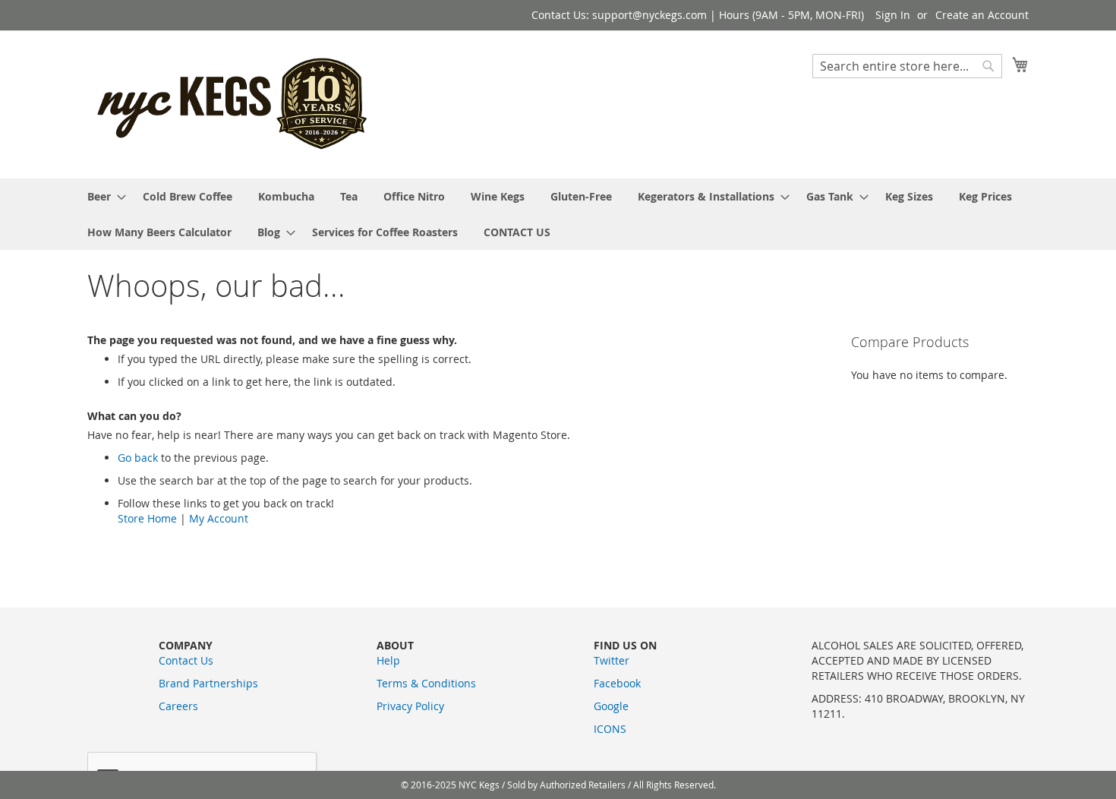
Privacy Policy (410, 706)
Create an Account (982, 15)
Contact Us (186, 660)
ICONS (610, 729)
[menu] (558, 214)
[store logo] (233, 103)
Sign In (892, 15)
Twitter (611, 660)
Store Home (147, 518)
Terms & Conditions (426, 683)
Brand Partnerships (208, 683)
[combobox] (907, 66)
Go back (138, 457)
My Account (218, 518)
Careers (178, 706)
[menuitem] (102, 196)
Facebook (617, 683)
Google (611, 706)
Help (388, 660)
